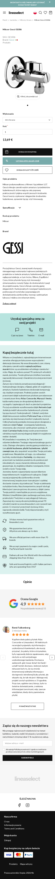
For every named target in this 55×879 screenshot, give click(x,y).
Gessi (11, 40)
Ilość (5, 126)
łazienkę (28, 457)
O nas (7, 821)
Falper (20, 425)
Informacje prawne (12, 825)
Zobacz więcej (9, 303)
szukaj (40, 12)
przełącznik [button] (4, 12)
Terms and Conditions (14, 828)
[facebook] (19, 805)
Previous (2, 657)
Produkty (13, 864)
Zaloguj (7, 840)
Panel (5, 20)
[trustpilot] (35, 805)
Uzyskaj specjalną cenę (22, 160)
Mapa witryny (26, 864)
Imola (48, 398)
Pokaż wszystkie (27, 706)
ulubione (45, 12)
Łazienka (13, 20)
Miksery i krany (26, 20)
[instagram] (27, 805)
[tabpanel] (27, 74)
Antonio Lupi (45, 407)
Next (52, 657)
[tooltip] (17, 332)
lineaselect (16, 12)
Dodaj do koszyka (27, 152)
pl (35, 12)
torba (50, 12)
